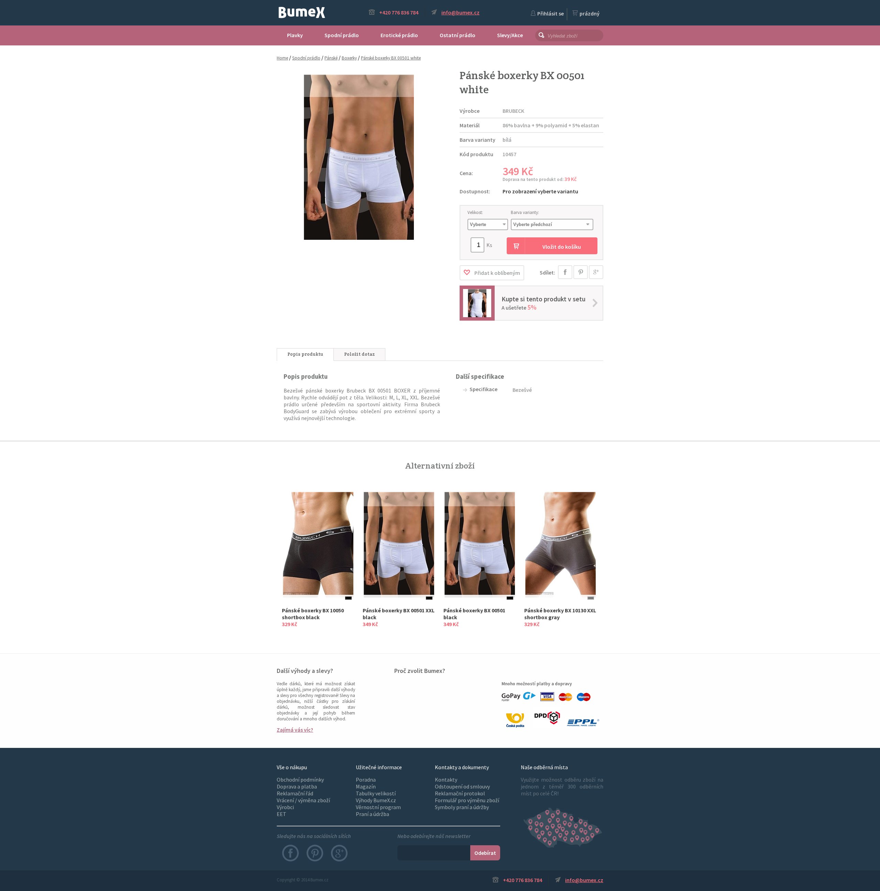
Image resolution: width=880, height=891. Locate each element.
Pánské (331, 58)
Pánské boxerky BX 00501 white (391, 58)
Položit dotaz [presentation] (359, 354)
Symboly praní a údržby (462, 807)
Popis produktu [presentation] (305, 354)
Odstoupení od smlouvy (462, 786)
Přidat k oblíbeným (496, 272)
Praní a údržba (372, 814)
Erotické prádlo (399, 35)
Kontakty (446, 779)
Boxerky (349, 58)
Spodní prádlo (341, 35)
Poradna (366, 779)
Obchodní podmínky (300, 779)
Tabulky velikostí (376, 793)
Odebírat (485, 852)
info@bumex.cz (460, 12)
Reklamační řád (295, 793)
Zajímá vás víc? (295, 729)
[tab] (305, 354)
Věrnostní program (378, 807)
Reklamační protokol (460, 793)
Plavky (295, 35)
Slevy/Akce (510, 35)
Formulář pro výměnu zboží (467, 800)
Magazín (366, 786)
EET (281, 814)
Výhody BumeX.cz (376, 800)
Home (282, 58)
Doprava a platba (297, 786)
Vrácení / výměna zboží (303, 800)
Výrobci (285, 807)
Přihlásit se (550, 13)
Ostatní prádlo (457, 35)
